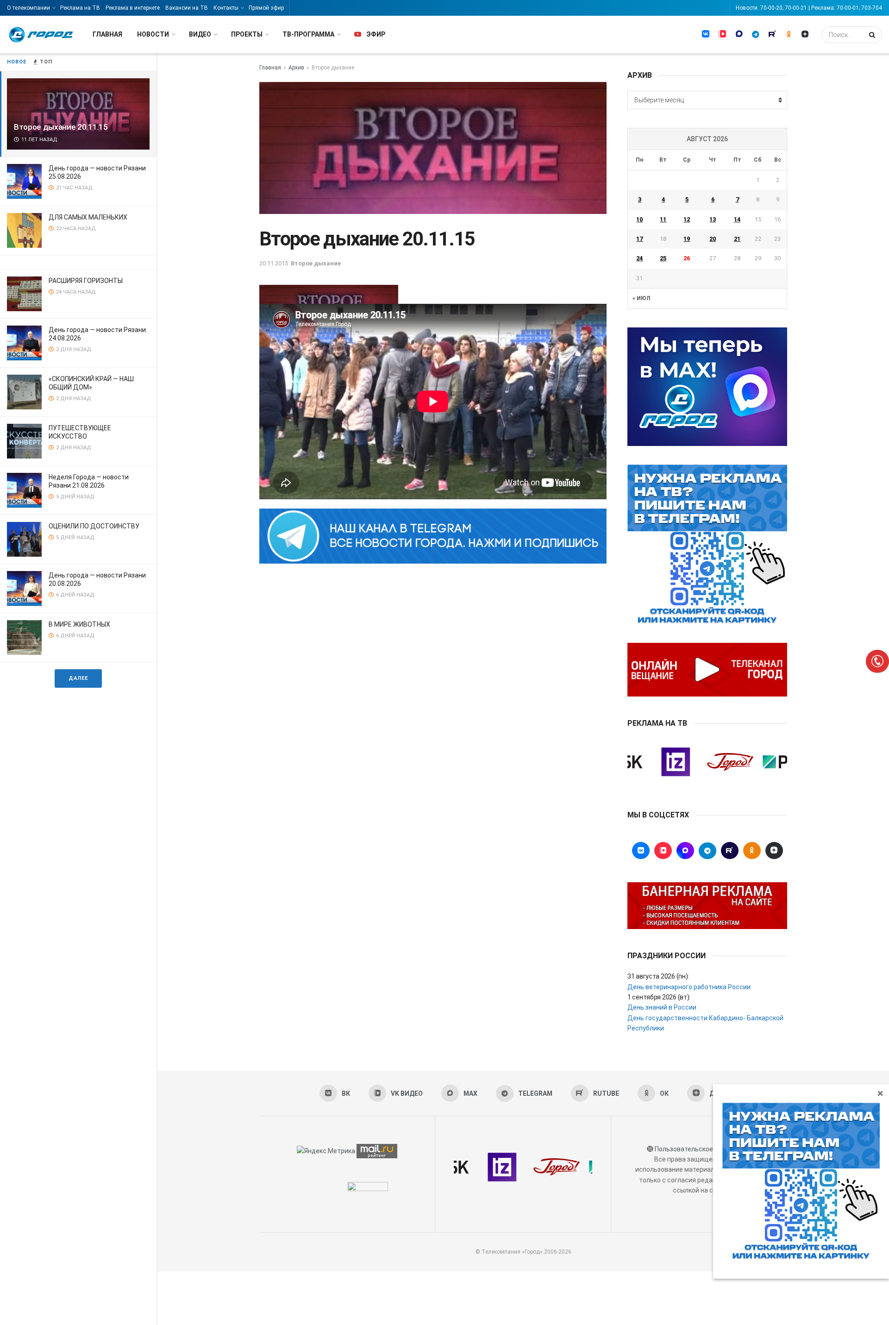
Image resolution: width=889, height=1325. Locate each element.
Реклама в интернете (133, 8)
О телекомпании (28, 8)
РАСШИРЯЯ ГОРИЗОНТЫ (86, 280)
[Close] (880, 1093)
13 (712, 219)
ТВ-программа (308, 34)
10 (639, 219)
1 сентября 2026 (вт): (658, 997)
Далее (78, 678)
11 (663, 219)
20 (712, 238)
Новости (153, 34)
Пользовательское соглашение (703, 1149)
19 (686, 238)
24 (639, 258)
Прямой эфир (266, 8)
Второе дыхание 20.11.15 (60, 127)
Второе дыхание (333, 67)
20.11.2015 (273, 263)
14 (737, 219)
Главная (107, 34)
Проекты (247, 34)
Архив (296, 67)
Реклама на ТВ (80, 8)
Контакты (225, 8)
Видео (200, 34)
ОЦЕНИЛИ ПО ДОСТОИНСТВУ (94, 526)
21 (737, 238)
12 (686, 219)
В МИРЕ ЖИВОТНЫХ (79, 624)
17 (639, 238)
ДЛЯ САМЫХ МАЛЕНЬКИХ (88, 217)
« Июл (641, 298)
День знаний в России (661, 1007)
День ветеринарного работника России (689, 987)
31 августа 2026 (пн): (658, 976)
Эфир (375, 34)
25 (663, 258)
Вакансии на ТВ (186, 8)
